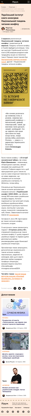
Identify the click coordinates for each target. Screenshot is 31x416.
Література (26, 29)
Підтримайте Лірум (7, 407)
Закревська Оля (11, 328)
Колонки (5, 351)
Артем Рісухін (10, 361)
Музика (5, 318)
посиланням (14, 215)
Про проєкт (18, 407)
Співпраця (26, 407)
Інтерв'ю (5, 385)
